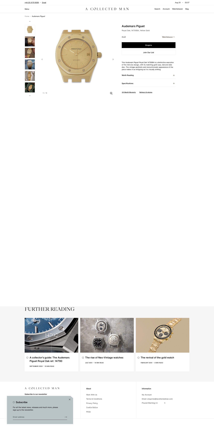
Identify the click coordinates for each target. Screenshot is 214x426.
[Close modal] (69, 399)
